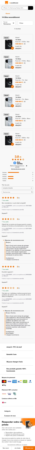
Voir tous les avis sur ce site (18, 168)
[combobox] (15, 8)
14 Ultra (18, 40)
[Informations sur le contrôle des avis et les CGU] (26, 166)
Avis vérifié (5, 200)
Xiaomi (8, 13)
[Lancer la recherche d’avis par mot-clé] (32, 192)
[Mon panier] (32, 2)
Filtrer (21, 23)
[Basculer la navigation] (3, 2)
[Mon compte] (29, 2)
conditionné (13, 3)
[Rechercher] (30, 8)
